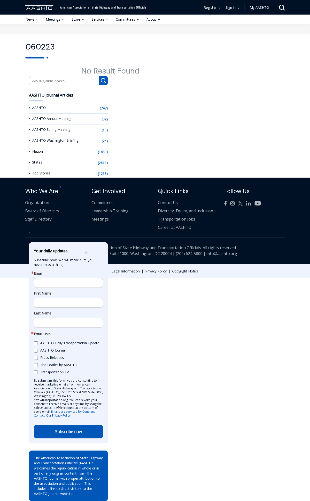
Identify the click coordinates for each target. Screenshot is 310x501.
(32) (105, 119)
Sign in (230, 7)
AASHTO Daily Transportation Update (69, 343)
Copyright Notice (185, 271)
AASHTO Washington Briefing (55, 140)
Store (76, 19)
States (37, 162)
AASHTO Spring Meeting (51, 129)
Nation (37, 151)
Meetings (53, 19)
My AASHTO (259, 7)
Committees (125, 19)
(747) (104, 108)
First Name (42, 293)
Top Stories (41, 173)
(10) (105, 130)
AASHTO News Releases (51, 232)
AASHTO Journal (45, 199)
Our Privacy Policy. (58, 415)
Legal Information (126, 271)
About (151, 19)
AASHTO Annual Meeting (51, 118)
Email (38, 273)
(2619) (103, 162)
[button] (232, 7)
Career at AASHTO (174, 227)
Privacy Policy (156, 271)
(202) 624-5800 (189, 253)
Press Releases (52, 357)
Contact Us (168, 202)
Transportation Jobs (176, 219)
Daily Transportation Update (54, 210)
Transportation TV (46, 221)
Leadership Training (110, 211)
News (29, 19)
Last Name (42, 313)
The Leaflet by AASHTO (58, 364)
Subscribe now (68, 431)
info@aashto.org (222, 253)
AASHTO (39, 107)
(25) (105, 141)
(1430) (103, 151)
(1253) (103, 173)
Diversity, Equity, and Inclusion (185, 211)
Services (98, 19)
